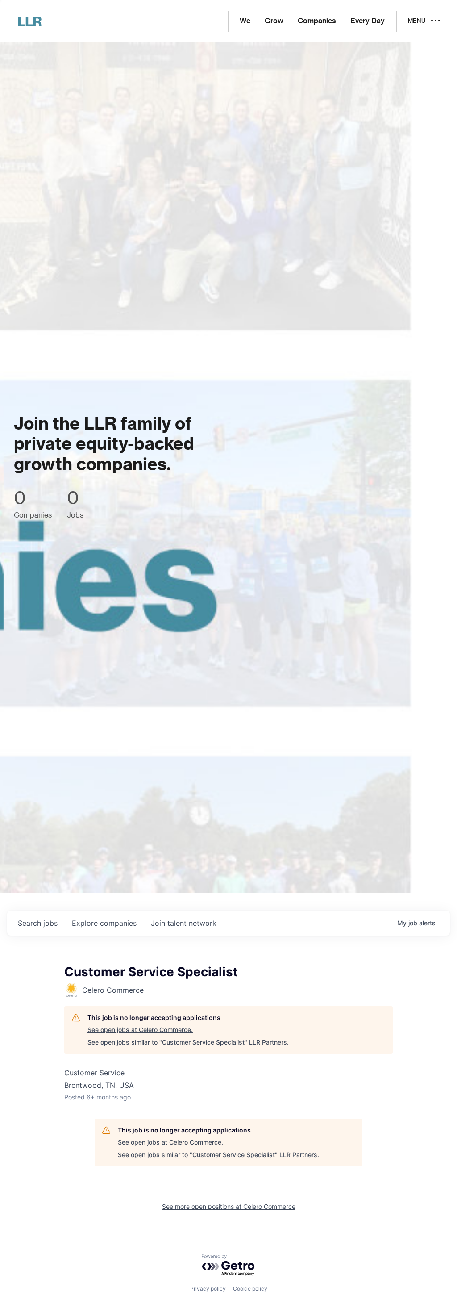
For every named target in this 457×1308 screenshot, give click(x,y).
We (245, 21)
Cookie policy (250, 1288)
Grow (274, 21)
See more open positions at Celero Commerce (228, 1206)
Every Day (367, 21)
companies (104, 923)
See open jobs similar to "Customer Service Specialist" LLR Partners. (188, 1042)
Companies (317, 21)
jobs (38, 923)
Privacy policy (208, 1288)
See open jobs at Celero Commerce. (140, 1029)
